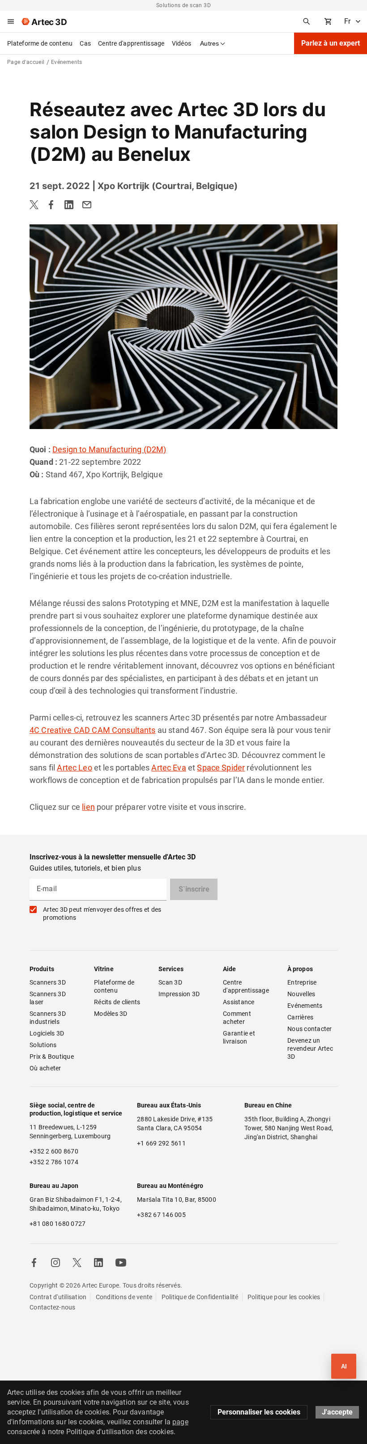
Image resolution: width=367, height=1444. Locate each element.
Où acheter (45, 1068)
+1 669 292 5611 (161, 1143)
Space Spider (221, 767)
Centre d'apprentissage (131, 43)
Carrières (300, 1017)
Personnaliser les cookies (259, 1412)
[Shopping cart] (328, 21)
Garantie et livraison (239, 1037)
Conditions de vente (124, 1297)
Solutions (43, 1044)
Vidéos (182, 43)
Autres (209, 43)
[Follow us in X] (77, 1262)
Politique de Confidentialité (200, 1297)
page (180, 1422)
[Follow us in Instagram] (55, 1262)
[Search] (306, 21)
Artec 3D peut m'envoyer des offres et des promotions (102, 913)
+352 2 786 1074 (54, 1162)
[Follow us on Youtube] (120, 1262)
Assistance (239, 1002)
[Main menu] (10, 21)
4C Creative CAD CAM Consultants (93, 730)
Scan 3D (170, 982)
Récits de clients (117, 1002)
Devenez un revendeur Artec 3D (310, 1048)
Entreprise (302, 982)
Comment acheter (237, 1017)
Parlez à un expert (330, 43)
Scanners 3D (48, 982)
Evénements (305, 1005)
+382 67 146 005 (161, 1214)
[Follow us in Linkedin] (98, 1262)
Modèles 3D (111, 1013)
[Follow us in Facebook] (34, 1262)
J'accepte (337, 1412)
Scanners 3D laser (48, 998)
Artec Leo (74, 767)
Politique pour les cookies (284, 1297)
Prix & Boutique (52, 1056)
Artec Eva (168, 767)
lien (88, 807)
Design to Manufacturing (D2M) (109, 449)
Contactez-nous (53, 1307)
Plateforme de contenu (40, 43)
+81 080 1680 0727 (57, 1223)
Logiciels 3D (47, 1033)
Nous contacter (309, 1028)
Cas (85, 43)
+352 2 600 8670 (54, 1151)
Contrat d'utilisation (58, 1297)
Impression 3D (179, 994)
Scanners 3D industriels (48, 1017)
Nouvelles (301, 994)
